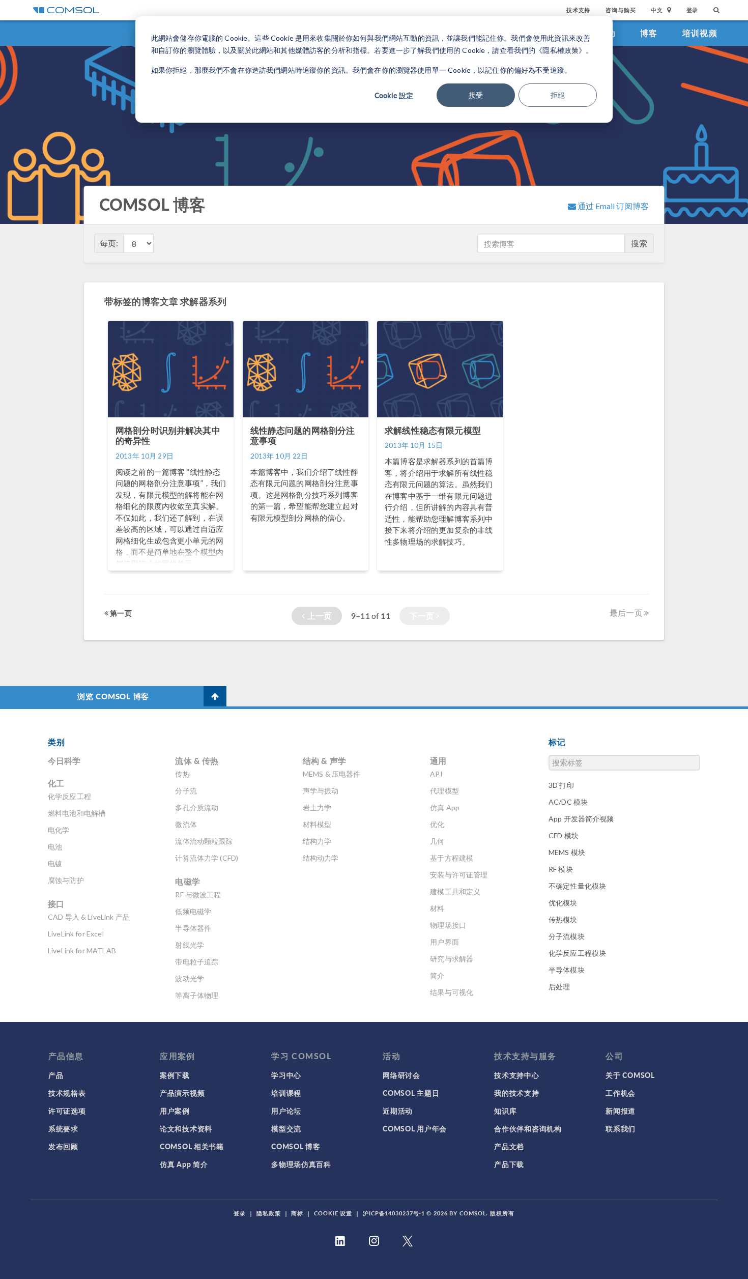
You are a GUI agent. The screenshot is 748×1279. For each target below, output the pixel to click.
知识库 (505, 1110)
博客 (649, 33)
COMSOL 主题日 (411, 1093)
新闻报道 (621, 1110)
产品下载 (509, 1164)
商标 (297, 1213)
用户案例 (175, 1110)
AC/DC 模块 (568, 802)
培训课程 (286, 1093)
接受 (476, 95)
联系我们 (621, 1128)
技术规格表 (67, 1093)
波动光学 (189, 978)
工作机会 (621, 1093)
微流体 (185, 824)
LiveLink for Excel (76, 933)
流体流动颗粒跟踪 (204, 841)
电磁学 (187, 881)
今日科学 (64, 760)
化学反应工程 (69, 796)
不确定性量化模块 (577, 886)
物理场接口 (448, 925)
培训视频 (699, 33)
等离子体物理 (196, 995)
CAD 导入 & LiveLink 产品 (89, 917)
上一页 (318, 615)
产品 (55, 1075)
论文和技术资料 (186, 1128)
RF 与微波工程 (198, 894)
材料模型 (317, 824)
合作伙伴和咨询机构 (527, 1128)
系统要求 (63, 1128)
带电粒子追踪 (196, 961)
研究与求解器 (451, 958)
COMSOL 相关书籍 (192, 1146)
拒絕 (558, 95)
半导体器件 (193, 928)
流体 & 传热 (196, 760)
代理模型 (444, 790)
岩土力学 (317, 807)
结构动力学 (321, 858)
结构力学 (317, 841)
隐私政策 (268, 1213)
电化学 (58, 830)
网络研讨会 (401, 1075)
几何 (437, 841)
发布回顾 (63, 1146)
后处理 (559, 986)
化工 (56, 783)
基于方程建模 (451, 858)
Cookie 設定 (394, 95)
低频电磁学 (193, 911)
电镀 (55, 863)
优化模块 (563, 902)
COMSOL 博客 (295, 1146)
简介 (437, 975)
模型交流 (286, 1128)
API (436, 774)
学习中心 (286, 1075)
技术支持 (578, 10)
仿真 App (444, 807)
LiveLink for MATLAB (82, 950)
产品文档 (509, 1146)
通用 (438, 760)
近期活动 (398, 1110)
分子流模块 (567, 936)
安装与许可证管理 (458, 874)
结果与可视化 (451, 992)
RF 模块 (561, 869)
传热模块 (563, 919)
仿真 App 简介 (184, 1164)
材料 (437, 908)
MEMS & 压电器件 (332, 774)
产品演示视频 (182, 1093)
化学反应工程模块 (577, 953)
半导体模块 (567, 969)
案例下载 (175, 1075)
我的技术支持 (516, 1093)
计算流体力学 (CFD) (206, 858)
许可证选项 (67, 1110)
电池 (55, 846)
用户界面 (444, 941)
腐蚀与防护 (66, 880)
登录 (692, 10)
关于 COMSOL (630, 1075)
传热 (182, 774)
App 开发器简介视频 (581, 818)
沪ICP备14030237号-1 (394, 1213)
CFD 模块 (564, 835)
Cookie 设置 (333, 1213)
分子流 (185, 790)
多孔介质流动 (196, 807)
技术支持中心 (516, 1075)
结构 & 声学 (324, 760)
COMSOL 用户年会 (415, 1128)
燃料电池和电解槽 (76, 813)
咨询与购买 (621, 10)
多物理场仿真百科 (301, 1164)
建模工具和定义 (455, 891)
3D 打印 (561, 785)
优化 (437, 824)
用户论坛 (286, 1110)
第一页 (120, 613)
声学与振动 (321, 790)
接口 (56, 903)
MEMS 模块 (567, 852)
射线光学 (189, 945)
